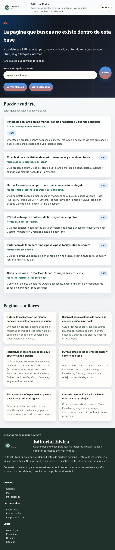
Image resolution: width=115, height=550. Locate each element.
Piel (8, 492)
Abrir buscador (41, 86)
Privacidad (12, 534)
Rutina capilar (14, 513)
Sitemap (10, 541)
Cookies (10, 537)
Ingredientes (13, 496)
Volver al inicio (15, 86)
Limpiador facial (15, 517)
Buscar (105, 73)
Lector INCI (12, 509)
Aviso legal (12, 530)
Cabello (10, 488)
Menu (105, 7)
